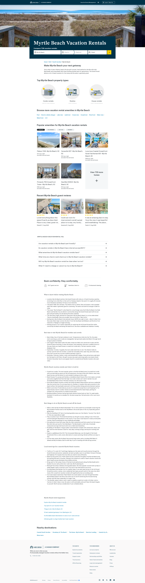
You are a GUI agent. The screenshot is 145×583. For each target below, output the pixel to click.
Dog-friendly (51, 129)
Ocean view (75, 115)
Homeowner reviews (95, 553)
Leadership (113, 553)
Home (45, 62)
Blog (111, 559)
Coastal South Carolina (43, 532)
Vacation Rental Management (88, 2)
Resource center (94, 566)
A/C (46, 118)
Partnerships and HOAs (96, 556)
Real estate (93, 569)
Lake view (60, 115)
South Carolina (57, 62)
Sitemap (43, 580)
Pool (38, 115)
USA (50, 62)
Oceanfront (84, 115)
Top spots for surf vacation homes (54, 505)
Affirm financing (76, 563)
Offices (112, 566)
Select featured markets (96, 559)
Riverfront (92, 115)
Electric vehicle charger (48, 115)
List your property (94, 549)
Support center (76, 556)
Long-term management (96, 563)
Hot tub (61, 129)
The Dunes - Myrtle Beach (76, 532)
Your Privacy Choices (73, 580)
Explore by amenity (77, 549)
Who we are (113, 549)
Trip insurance (76, 559)
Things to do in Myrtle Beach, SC (53, 509)
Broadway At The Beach (60, 532)
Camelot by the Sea (105, 532)
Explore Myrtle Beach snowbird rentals (55, 502)
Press (111, 563)
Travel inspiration (77, 553)
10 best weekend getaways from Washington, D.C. (58, 512)
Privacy (49, 580)
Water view (100, 115)
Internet (70, 129)
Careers (112, 556)
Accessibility (64, 580)
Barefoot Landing (91, 532)
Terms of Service (56, 580)
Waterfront (40, 118)
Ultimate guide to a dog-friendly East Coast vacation (59, 519)
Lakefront (67, 115)
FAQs (91, 573)
